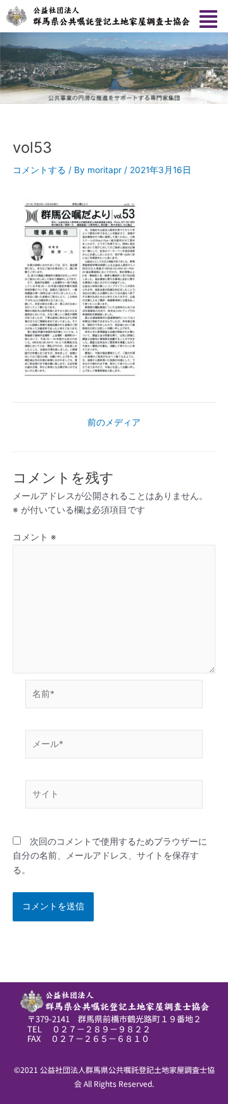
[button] (208, 19)
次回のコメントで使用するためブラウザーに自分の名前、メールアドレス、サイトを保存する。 (110, 855)
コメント (34, 537)
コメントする (39, 170)
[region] (114, 68)
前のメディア (114, 423)
